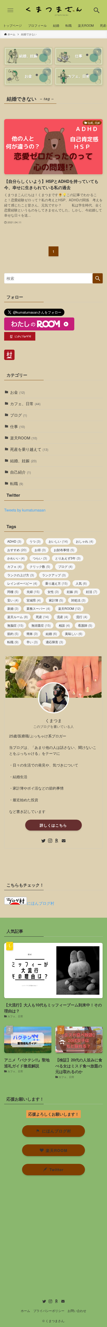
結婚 (51, 633)
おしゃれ (84, 541)
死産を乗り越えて (29, 449)
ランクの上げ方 (20, 575)
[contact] (63, 840)
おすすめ (16, 550)
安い (12, 600)
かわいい (16, 558)
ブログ (18, 415)
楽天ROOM (23, 437)
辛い (32, 642)
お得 (40, 550)
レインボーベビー (22, 583)
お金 (17, 392)
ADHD (14, 541)
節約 (12, 633)
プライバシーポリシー (48, 1310)
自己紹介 (20, 472)
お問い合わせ (77, 1310)
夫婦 (32, 591)
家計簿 (56, 600)
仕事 (17, 426)
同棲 (12, 591)
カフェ (14, 566)
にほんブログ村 (40, 903)
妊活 (91, 591)
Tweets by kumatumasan (24, 510)
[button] (96, 10)
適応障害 (54, 642)
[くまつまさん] (53, 10)
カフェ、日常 (25, 403)
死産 (42, 616)
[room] (56, 840)
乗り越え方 (56, 583)
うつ (35, 541)
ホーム (25, 1310)
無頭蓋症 (41, 625)
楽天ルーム (17, 616)
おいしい (58, 541)
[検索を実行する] (97, 278)
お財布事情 (64, 550)
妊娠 (72, 591)
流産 (62, 616)
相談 (64, 625)
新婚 (12, 608)
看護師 (85, 625)
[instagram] (50, 840)
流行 (81, 616)
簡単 (32, 633)
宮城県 (33, 600)
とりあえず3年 (68, 558)
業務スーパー (38, 608)
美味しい (73, 633)
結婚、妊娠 (23, 460)
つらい (40, 558)
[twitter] (43, 840)
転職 (16, 483)
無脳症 (15, 625)
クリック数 (40, 566)
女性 (53, 591)
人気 (81, 583)
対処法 (78, 600)
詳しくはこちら (53, 825)
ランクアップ (54, 575)
